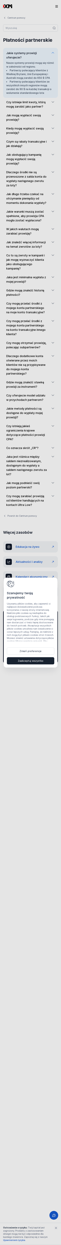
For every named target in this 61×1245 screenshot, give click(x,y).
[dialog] (30, 623)
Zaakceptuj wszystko (30, 660)
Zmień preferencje (30, 651)
